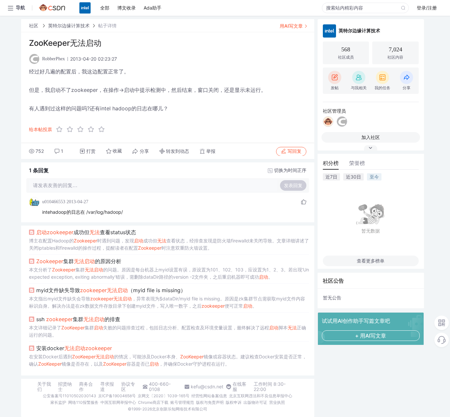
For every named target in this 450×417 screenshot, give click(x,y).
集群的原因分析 (78, 261)
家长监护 (58, 402)
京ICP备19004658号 (117, 395)
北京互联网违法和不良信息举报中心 (260, 395)
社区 (34, 25)
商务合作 (86, 386)
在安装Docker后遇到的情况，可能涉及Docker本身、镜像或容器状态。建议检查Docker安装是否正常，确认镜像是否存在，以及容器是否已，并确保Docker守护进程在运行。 (168, 360)
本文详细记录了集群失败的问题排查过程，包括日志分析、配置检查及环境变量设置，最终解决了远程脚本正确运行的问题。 (167, 331)
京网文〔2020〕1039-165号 (163, 395)
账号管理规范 (182, 402)
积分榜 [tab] (331, 163)
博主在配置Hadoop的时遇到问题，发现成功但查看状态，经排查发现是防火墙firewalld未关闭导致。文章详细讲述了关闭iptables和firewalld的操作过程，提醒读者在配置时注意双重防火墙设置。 (169, 244)
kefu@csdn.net (207, 386)
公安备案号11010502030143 (69, 395)
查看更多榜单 (370, 261)
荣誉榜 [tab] (357, 163)
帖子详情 (107, 25)
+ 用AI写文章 (370, 335)
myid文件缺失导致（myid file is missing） (111, 290)
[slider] (82, 129)
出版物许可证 (255, 402)
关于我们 (44, 386)
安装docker (74, 348)
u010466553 (53, 201)
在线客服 (239, 386)
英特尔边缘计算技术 (69, 25)
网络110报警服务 (83, 402)
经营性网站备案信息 (209, 395)
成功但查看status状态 (86, 232)
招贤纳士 (65, 386)
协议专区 (128, 386)
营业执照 (277, 402)
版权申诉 (233, 402)
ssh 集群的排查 (78, 319)
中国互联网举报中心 (118, 402)
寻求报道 (107, 386)
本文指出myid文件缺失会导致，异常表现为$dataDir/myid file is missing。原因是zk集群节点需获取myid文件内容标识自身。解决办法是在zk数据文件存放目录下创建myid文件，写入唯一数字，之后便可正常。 (167, 302)
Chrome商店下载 (153, 402)
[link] (34, 25)
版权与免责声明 (210, 402)
